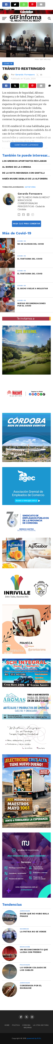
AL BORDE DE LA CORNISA (16, 167)
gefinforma (30, 187)
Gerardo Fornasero (25, 74)
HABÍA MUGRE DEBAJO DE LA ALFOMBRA (25, 178)
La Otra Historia (40, 1025)
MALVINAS (28, 1028)
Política (16, 1025)
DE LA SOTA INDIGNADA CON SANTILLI (23, 173)
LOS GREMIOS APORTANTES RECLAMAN (24, 161)
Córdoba (26, 1025)
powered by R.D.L (34, 1038)
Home (7, 1025)
